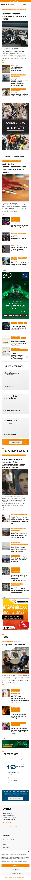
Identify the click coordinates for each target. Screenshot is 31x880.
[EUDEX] (15, 318)
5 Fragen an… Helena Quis (13, 644)
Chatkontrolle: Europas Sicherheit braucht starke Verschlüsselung (18, 343)
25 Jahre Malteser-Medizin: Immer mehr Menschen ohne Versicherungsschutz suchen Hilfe (20, 520)
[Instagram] (8, 822)
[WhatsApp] (3, 822)
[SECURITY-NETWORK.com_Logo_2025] (8, 4)
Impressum (23, 877)
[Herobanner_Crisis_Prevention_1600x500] (15, 748)
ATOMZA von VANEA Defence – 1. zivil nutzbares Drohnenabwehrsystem (19, 249)
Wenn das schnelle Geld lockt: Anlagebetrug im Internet (20, 264)
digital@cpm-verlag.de (9, 820)
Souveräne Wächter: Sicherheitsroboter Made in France (14, 16)
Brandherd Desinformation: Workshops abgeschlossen (19, 226)
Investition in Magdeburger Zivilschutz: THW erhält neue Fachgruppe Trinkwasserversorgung (20, 577)
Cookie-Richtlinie (8, 877)
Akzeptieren (15, 865)
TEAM (4, 845)
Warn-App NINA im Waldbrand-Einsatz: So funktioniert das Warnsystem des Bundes (20, 699)
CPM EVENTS (6, 842)
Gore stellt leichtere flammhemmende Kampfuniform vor (17, 68)
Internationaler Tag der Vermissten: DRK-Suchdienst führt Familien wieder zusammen (13, 463)
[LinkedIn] (10, 822)
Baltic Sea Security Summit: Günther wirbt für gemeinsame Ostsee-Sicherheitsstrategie (19, 82)
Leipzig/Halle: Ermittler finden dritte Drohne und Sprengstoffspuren (18, 549)
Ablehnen (15, 869)
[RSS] (13, 822)
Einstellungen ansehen (15, 873)
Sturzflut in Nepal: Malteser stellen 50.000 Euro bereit (19, 95)
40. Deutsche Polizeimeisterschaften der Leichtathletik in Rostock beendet (14, 168)
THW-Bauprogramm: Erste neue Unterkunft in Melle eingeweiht (19, 559)
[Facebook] (6, 822)
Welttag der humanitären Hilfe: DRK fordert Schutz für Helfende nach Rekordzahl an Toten (20, 731)
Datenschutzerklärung (16, 877)
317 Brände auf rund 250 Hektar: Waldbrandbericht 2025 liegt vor (19, 716)
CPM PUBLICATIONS (8, 839)
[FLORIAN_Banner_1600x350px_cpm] (15, 108)
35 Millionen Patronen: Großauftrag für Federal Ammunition (18, 328)
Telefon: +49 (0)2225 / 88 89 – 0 (11, 817)
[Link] (15, 385)
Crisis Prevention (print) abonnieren (12, 826)
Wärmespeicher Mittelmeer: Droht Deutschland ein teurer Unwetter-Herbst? (20, 590)
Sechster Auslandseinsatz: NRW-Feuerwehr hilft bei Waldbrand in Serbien (19, 535)
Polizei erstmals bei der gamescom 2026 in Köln (18, 238)
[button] (28, 851)
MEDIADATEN (6, 848)
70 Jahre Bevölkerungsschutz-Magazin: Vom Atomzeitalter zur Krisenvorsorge (19, 356)
